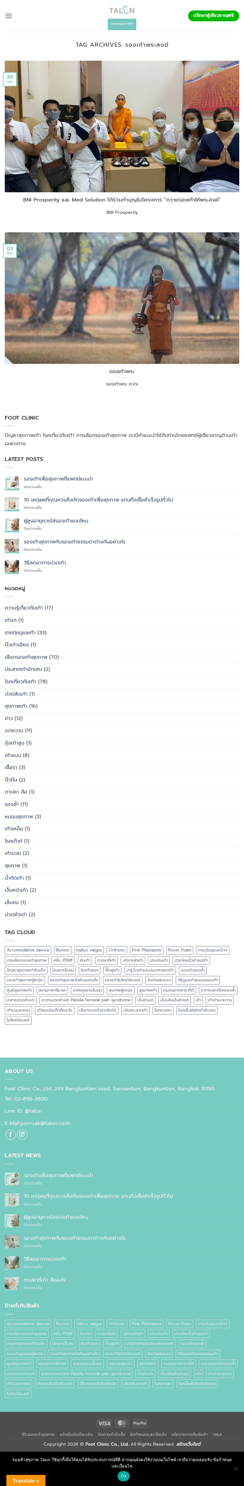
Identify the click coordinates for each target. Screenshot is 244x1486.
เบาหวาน (14, 730)
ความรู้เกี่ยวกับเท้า (24, 608)
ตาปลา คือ (16, 792)
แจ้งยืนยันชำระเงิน (76, 1434)
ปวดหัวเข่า (16, 914)
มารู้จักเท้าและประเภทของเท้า (150, 970)
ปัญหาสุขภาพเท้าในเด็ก (26, 970)
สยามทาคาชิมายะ (52, 990)
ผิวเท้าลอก (89, 970)
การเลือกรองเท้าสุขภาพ (27, 960)
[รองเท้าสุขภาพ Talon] (122, 16)
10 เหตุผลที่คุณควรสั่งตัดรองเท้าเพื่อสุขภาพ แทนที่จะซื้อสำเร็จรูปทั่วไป (98, 500)
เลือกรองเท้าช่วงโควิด (98, 1010)
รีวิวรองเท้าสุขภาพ (38, 1434)
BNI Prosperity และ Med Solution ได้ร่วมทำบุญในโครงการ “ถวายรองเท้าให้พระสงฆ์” (122, 199)
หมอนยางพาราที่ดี (178, 990)
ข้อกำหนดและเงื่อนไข (148, 1434)
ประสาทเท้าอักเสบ (23, 669)
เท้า (198, 1000)
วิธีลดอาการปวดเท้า (45, 563)
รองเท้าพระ (122, 371)
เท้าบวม (13, 853)
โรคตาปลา (163, 1010)
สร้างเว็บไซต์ (188, 1444)
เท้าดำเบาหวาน (220, 1000)
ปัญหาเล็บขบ (63, 970)
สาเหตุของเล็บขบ (87, 990)
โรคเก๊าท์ (13, 841)
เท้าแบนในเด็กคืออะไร (54, 1010)
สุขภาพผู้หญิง (120, 990)
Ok (123, 1475)
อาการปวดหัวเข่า (21, 1000)
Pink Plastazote (146, 950)
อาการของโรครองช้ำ (218, 990)
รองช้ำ (12, 804)
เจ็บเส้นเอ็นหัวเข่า (174, 1000)
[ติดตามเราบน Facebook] (10, 1134)
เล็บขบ (12, 902)
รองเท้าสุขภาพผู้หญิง (25, 980)
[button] (8, 16)
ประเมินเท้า (159, 960)
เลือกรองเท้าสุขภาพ (26, 657)
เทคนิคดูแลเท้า (20, 633)
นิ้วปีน (11, 780)
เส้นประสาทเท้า (135, 1010)
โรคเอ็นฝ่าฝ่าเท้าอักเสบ (197, 1010)
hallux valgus (89, 950)
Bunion (63, 950)
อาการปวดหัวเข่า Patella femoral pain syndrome (86, 1000)
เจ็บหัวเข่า (145, 1000)
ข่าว (9, 718)
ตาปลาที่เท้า (106, 960)
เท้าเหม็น (14, 829)
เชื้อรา (11, 767)
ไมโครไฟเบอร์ (18, 1020)
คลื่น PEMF (63, 960)
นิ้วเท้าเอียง (17, 645)
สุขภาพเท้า (16, 706)
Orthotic (117, 950)
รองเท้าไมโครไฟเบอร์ (122, 980)
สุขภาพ (12, 865)
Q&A (217, 1434)
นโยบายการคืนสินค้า (190, 1434)
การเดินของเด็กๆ (212, 950)
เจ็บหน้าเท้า (16, 890)
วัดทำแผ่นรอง (159, 980)
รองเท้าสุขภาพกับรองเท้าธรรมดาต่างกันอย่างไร (74, 542)
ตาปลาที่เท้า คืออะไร (44, 1280)
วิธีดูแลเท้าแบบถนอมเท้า (198, 980)
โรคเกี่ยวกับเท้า (20, 681)
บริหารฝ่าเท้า (133, 960)
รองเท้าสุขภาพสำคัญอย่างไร (74, 980)
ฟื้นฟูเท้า (112, 970)
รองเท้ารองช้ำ (193, 970)
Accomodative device (28, 950)
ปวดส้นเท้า (16, 694)
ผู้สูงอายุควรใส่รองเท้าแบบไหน (56, 521)
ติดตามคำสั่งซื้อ (111, 1434)
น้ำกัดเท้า (14, 878)
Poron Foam (179, 950)
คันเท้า (85, 960)
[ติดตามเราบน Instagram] (22, 1134)
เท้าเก (11, 620)
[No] (235, 1471)
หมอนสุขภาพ (19, 817)
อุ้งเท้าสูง (14, 743)
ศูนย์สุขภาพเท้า (19, 990)
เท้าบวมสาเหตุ (18, 1010)
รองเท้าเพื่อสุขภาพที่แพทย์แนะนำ (58, 479)
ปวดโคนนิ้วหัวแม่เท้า (191, 960)
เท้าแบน (13, 755)
